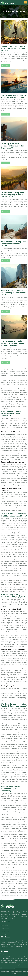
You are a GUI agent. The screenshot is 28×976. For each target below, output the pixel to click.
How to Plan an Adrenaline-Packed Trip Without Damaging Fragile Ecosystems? (14, 343)
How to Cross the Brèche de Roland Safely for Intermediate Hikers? (13, 293)
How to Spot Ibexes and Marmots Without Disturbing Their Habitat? (13, 146)
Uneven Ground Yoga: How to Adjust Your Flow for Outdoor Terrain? (13, 48)
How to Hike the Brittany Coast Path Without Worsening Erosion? (14, 244)
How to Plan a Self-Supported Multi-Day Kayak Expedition (13, 96)
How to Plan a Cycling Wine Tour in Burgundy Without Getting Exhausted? (12, 195)
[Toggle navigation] (25, 2)
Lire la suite (5, 65)
